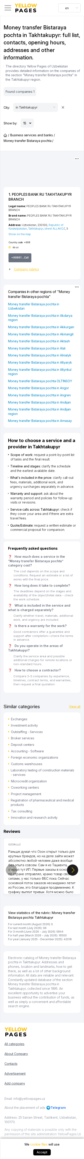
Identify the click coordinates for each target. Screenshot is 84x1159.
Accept (42, 1152)
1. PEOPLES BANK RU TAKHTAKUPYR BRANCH (40, 197)
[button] (42, 269)
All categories (14, 1044)
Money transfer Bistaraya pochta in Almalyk (39, 355)
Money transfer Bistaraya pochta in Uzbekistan (33, 306)
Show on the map (20, 234)
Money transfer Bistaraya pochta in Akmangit (40, 334)
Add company (14, 1083)
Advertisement (15, 1073)
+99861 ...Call (20, 257)
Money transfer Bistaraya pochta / (28, 141)
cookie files (38, 1144)
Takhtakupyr (35, 228)
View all (74, 706)
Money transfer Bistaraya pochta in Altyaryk (40, 362)
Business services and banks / (32, 135)
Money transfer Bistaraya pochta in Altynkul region (39, 372)
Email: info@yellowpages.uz (24, 1098)
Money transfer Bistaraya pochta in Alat (36, 348)
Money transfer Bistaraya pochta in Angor (38, 388)
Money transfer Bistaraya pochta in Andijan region (39, 411)
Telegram (58, 1107)
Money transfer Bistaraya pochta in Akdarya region (40, 318)
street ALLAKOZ (54, 228)
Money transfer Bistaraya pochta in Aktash (39, 341)
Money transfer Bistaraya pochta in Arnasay (40, 421)
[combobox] (69, 7)
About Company (16, 1054)
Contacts (10, 1064)
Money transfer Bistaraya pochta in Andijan (39, 402)
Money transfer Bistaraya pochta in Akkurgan (41, 327)
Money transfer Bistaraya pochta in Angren (39, 395)
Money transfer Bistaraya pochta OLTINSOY (40, 381)
